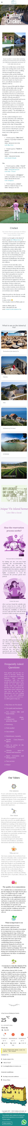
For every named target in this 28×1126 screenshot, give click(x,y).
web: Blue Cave (9, 145)
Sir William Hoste (16, 240)
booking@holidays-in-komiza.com (12, 1066)
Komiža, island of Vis (8, 1059)
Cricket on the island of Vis (13, 309)
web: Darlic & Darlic (10, 158)
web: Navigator (9, 180)
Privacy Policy (6, 1080)
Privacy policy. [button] (6, 1119)
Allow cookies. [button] (7, 1123)
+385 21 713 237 (7, 1062)
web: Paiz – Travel (10, 171)
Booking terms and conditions (11, 1076)
